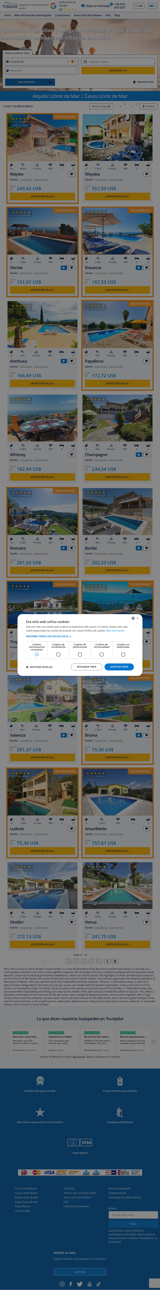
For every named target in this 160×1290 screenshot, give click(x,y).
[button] (80, 636)
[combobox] (133, 618)
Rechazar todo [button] (86, 666)
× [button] (137, 618)
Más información (115, 630)
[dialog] (80, 645)
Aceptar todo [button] (119, 666)
